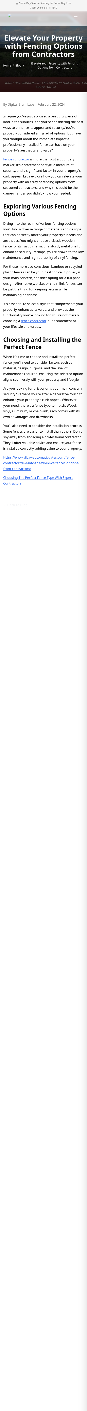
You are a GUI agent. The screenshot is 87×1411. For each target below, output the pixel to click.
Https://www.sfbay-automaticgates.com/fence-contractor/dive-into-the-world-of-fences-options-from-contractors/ (41, 463)
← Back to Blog (15, 505)
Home (7, 65)
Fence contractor (16, 159)
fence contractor (33, 321)
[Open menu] (76, 18)
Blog (18, 65)
